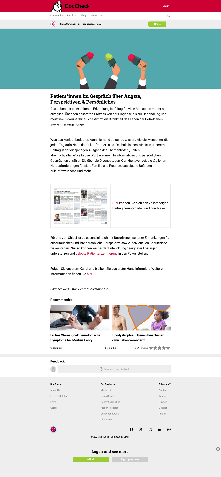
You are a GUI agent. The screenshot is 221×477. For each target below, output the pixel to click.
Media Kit (106, 390)
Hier (115, 203)
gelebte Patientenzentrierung (97, 253)
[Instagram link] (150, 429)
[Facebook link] (131, 429)
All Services (107, 419)
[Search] (168, 16)
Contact (163, 390)
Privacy (163, 402)
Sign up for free (130, 459)
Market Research (109, 407)
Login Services (108, 396)
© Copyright (56, 348)
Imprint (162, 413)
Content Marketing (110, 402)
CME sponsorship (110, 413)
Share (157, 24)
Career (53, 407)
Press (53, 402)
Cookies (163, 407)
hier (89, 274)
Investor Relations (59, 396)
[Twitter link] (141, 429)
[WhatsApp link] (169, 429)
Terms (162, 396)
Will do (91, 459)
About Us (55, 390)
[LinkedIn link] (159, 429)
